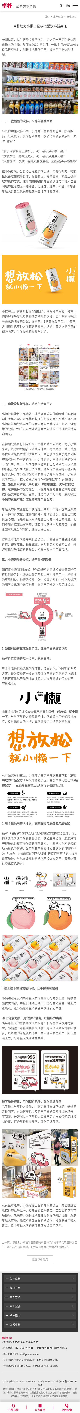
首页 (47, 16)
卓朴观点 (58, 16)
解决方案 (15, 1288)
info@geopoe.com (28, 1354)
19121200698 (45, 1348)
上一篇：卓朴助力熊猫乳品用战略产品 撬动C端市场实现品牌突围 (39, 1242)
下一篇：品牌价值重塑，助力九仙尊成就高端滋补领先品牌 (36, 1247)
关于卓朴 (15, 1278)
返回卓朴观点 (40, 1259)
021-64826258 (24, 1348)
